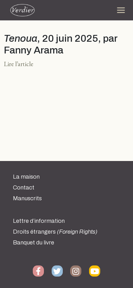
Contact (23, 187)
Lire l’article (18, 64)
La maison (26, 177)
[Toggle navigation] (121, 10)
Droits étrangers (55, 232)
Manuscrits (27, 198)
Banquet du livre (33, 242)
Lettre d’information (39, 221)
